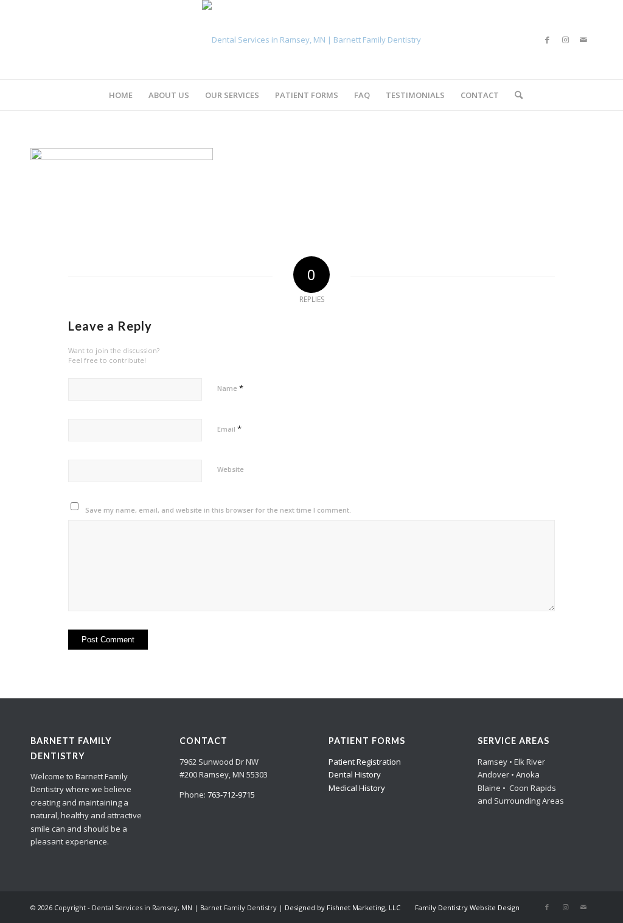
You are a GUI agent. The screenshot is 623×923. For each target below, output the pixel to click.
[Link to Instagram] (565, 39)
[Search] (515, 95)
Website (230, 469)
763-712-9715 (231, 794)
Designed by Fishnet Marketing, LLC (342, 907)
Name (230, 387)
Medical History (357, 787)
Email (229, 428)
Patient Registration (365, 761)
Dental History (355, 774)
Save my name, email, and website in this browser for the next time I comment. (218, 509)
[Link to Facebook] (547, 39)
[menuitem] (121, 95)
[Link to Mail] (583, 39)
